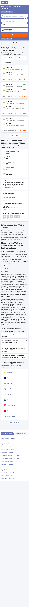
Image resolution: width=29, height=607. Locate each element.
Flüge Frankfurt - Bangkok (8, 467)
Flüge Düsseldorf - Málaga (8, 449)
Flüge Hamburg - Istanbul (8, 438)
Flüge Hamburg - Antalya (7, 447)
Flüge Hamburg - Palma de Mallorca (10, 455)
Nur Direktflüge (7, 62)
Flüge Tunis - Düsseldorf (7, 478)
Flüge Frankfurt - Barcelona (8, 473)
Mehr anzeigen (14, 135)
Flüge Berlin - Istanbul (7, 452)
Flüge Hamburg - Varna (7, 461)
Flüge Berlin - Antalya (6, 444)
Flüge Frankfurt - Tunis (7, 475)
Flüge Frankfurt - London (8, 470)
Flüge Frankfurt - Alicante (8, 441)
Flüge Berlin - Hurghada (7, 464)
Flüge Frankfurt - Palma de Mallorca (10, 458)
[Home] (5, 2)
